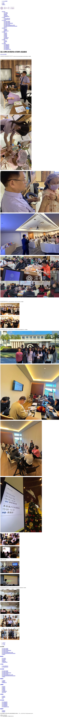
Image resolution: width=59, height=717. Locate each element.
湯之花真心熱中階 (7, 24)
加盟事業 (1, 684)
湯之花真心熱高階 (7, 21)
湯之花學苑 (4, 54)
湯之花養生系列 (6, 44)
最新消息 (1, 678)
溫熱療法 (5, 27)
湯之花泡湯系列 (6, 48)
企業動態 (3, 680)
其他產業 (5, 41)
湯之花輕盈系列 (6, 47)
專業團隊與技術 (6, 16)
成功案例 (1, 694)
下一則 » (3, 643)
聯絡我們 (1, 708)
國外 (5, 42)
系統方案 (3, 686)
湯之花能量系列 (6, 45)
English (3, 3)
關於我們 (1, 656)
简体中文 (3, 4)
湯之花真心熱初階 (7, 22)
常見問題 (5, 36)
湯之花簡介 (6, 12)
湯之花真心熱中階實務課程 (8, 23)
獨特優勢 (5, 14)
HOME (1, 54)
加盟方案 (5, 35)
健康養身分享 (4, 682)
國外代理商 (6, 38)
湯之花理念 (6, 13)
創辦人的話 (6, 15)
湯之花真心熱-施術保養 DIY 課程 (9, 25)
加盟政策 (5, 34)
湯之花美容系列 (6, 46)
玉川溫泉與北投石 (7, 19)
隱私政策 (3, 711)
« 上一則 (3, 644)
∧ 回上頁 (3, 642)
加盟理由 (3, 687)
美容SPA (5, 40)
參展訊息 (3, 681)
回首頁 (3, 2)
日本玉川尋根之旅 (7, 18)
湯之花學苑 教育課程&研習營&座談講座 (10, 26)
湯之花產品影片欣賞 (7, 49)
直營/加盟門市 (6, 37)
